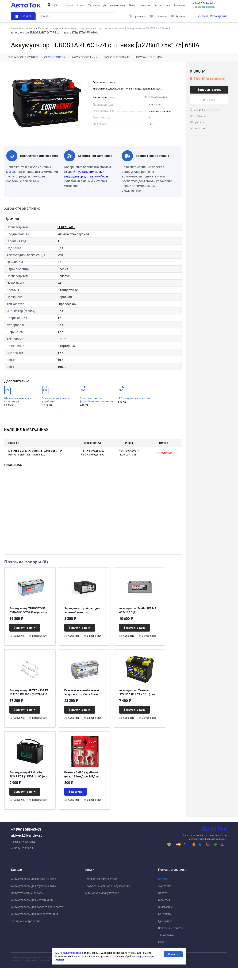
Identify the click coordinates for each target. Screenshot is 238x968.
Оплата (162, 893)
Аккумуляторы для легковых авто (33, 879)
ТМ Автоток (166, 935)
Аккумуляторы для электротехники (34, 914)
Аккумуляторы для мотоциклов (32, 900)
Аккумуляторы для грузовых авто (33, 886)
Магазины (94, 5)
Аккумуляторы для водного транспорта (37, 907)
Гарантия (164, 900)
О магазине (165, 907)
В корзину (75, 791)
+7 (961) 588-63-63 (204, 3)
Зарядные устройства (25, 921)
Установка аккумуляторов (102, 893)
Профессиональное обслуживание (107, 886)
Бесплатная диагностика (101, 879)
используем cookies (71, 952)
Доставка (164, 886)
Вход (205, 16)
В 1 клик (211, 99)
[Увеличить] (46, 104)
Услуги (80, 5)
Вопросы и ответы (170, 928)
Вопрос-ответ (162, 5)
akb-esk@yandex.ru (27, 835)
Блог (161, 942)
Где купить (165, 921)
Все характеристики (156, 97)
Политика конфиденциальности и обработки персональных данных (44, 957)
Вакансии (144, 5)
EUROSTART (155, 104)
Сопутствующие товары (27, 893)
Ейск (54, 5)
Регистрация (218, 16)
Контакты (179, 5)
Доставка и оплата (114, 5)
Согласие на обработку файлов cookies (30, 960)
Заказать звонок (204, 6)
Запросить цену (25, 627)
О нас (132, 5)
